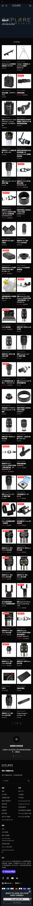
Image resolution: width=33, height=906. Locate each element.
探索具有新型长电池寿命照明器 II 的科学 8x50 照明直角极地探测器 (24, 121)
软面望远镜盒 (20, 93)
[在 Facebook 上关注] (3, 878)
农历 (3, 829)
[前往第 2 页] (20, 723)
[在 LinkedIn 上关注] (17, 878)
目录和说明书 (22, 807)
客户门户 (20, 791)
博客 (3, 791)
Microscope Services (24, 801)
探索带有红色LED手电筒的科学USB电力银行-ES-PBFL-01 (9, 269)
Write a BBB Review (7, 820)
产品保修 (20, 794)
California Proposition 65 (8, 851)
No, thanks (17, 902)
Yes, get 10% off (17, 899)
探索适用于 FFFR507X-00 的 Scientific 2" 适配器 (9, 410)
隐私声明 (4, 804)
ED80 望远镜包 (6, 327)
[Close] (29, 891)
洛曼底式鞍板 (20, 688)
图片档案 (4, 813)
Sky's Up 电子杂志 (7, 847)
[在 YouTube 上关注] (12, 878)
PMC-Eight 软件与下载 (24, 813)
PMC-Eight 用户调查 (24, 816)
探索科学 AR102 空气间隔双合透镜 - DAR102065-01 (23, 183)
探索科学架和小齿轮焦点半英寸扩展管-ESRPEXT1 (24, 410)
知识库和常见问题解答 (24, 810)
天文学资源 (5, 832)
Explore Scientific (6, 61)
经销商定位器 (5, 797)
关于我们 (4, 794)
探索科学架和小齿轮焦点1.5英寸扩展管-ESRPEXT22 (24, 212)
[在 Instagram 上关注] (8, 878)
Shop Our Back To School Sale (16, 1)
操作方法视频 (5, 835)
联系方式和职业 (6, 801)
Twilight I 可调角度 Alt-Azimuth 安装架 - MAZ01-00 (24, 66)
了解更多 (17, 752)
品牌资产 (4, 810)
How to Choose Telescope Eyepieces (8, 839)
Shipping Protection (24, 804)
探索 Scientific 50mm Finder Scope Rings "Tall (23, 604)
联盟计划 (4, 807)
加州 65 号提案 (6, 816)
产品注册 (20, 797)
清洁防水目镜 (5, 844)
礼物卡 (4, 688)
